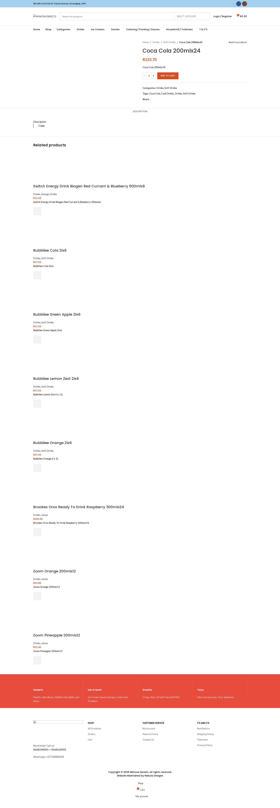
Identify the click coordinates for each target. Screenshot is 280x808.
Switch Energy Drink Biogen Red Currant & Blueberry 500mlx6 (89, 186)
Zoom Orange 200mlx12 (54, 571)
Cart (90, 739)
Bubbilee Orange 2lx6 (52, 442)
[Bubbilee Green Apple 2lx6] (49, 295)
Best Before (203, 728)
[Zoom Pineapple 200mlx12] (49, 616)
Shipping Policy (205, 734)
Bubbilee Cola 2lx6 (50, 250)
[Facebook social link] (238, 3)
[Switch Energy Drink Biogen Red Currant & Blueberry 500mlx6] (49, 167)
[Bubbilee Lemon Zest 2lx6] (49, 359)
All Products (94, 728)
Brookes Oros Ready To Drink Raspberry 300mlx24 (78, 507)
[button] (37, 211)
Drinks (156, 42)
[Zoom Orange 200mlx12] (49, 552)
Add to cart (168, 75)
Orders (91, 734)
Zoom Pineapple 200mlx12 (56, 635)
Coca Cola (154, 93)
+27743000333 (55, 756)
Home (146, 42)
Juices (44, 514)
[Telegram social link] (167, 99)
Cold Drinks (167, 93)
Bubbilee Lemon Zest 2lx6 (56, 378)
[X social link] (156, 99)
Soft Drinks (169, 42)
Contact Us (148, 739)
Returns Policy (150, 734)
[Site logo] (44, 16)
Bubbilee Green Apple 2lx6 (56, 314)
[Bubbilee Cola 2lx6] (49, 231)
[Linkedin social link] (163, 99)
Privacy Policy (204, 745)
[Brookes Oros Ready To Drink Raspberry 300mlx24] (49, 487)
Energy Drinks (49, 194)
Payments (202, 739)
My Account (149, 728)
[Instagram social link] (244, 3)
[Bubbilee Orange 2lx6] (49, 423)
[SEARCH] (206, 16)
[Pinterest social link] (159, 99)
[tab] (140, 111)
